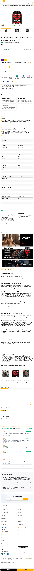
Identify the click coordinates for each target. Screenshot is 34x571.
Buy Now (13, 86)
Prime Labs (3, 6)
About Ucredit (20, 515)
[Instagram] (3, 566)
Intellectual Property (4, 512)
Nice (1, 543)
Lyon (2, 538)
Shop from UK (9, 558)
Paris (2, 537)
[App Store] (20, 547)
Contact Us (3, 509)
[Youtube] (5, 566)
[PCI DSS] (3, 554)
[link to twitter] (19, 25)
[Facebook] (2, 566)
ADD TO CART (9, 569)
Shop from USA (4, 558)
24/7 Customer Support (24, 537)
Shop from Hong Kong (22, 558)
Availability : (3, 49)
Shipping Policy (3, 518)
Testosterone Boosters (25, 5)
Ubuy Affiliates (20, 521)
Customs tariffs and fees (5, 517)
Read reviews (29, 428)
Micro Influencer (3, 520)
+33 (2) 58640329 (21, 543)
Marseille (2, 540)
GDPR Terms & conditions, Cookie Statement (25, 520)
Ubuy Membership (4, 521)
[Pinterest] (9, 566)
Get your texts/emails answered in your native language (25, 539)
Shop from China (4, 559)
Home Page (2, 5)
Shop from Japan (15, 558)
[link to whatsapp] (14, 25)
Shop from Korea (29, 558)
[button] (27, 1)
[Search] (32, 3)
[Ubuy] (3, 1)
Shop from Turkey (10, 559)
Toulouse (2, 541)
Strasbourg (3, 546)
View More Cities (4, 549)
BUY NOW (25, 569)
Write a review (4, 410)
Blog (18, 518)
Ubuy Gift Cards (20, 517)
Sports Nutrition (13, 5)
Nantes (2, 544)
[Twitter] (7, 566)
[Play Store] (25, 547)
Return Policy (20, 512)
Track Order (3, 515)
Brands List (19, 509)
